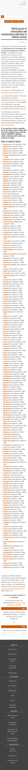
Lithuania (6, 374)
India (5, 327)
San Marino (7, 468)
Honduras (6, 320)
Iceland (5, 325)
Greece (5, 303)
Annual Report (12, 654)
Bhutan (5, 189)
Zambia (5, 565)
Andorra (6, 151)
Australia (6, 163)
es (21, 42)
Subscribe (8, 21)
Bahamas (6, 170)
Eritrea (5, 280)
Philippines (6, 449)
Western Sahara (8, 559)
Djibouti (6, 260)
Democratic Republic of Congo (13, 254)
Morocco (6, 406)
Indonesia (6, 329)
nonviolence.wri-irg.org (12, 762)
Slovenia (6, 486)
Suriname (6, 501)
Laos (4, 359)
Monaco (6, 400)
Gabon (5, 292)
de (25, 42)
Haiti (4, 318)
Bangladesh (7, 174)
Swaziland (6, 503)
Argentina (6, 159)
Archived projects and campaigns (12, 740)
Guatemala (7, 307)
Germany (6, 299)
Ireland (5, 335)
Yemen (5, 563)
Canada (5, 217)
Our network (12, 686)
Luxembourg (7, 376)
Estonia (5, 282)
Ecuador (6, 269)
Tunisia (5, 526)
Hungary (6, 322)
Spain (5, 494)
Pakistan (6, 432)
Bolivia (5, 191)
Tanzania (6, 516)
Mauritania (7, 391)
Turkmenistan (8, 531)
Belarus (5, 179)
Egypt (5, 271)
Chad (4, 226)
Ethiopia (6, 284)
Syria (4, 509)
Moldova (6, 398)
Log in (12, 700)
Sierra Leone (7, 479)
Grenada (6, 305)
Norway (5, 428)
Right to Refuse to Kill (13, 716)
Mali (4, 387)
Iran (4, 331)
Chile (4, 228)
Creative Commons (18, 582)
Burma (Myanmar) (9, 206)
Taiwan (5, 511)
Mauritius (6, 393)
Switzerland (7, 507)
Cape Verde (7, 219)
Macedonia (6, 378)
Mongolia (6, 402)
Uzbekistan (7, 552)
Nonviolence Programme (13, 723)
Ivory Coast (7, 342)
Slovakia (6, 483)
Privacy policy (12, 673)
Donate (15, 21)
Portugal (6, 453)
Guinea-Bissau (8, 312)
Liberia (5, 367)
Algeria (5, 148)
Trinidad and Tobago (10, 522)
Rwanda (5, 466)
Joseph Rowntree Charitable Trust (12, 92)
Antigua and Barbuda (10, 155)
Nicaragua (6, 419)
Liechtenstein (7, 372)
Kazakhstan (7, 350)
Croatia (5, 243)
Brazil (5, 198)
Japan (5, 346)
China (5, 230)
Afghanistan (7, 144)
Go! (4, 634)
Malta (5, 389)
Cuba (4, 245)
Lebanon (6, 363)
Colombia (6, 232)
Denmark (6, 258)
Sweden (5, 505)
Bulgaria (6, 202)
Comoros (6, 234)
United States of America (11, 546)
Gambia (5, 294)
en (23, 42)
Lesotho (6, 365)
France (5, 290)
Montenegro (7, 404)
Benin (5, 185)
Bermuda (6, 187)
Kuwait (5, 355)
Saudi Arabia (7, 471)
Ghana (5, 301)
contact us (22, 109)
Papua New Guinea (9, 440)
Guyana (5, 316)
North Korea (7, 425)
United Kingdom (8, 541)
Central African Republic (11, 221)
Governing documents (12, 667)
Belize (5, 183)
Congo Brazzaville (9, 237)
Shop (21, 21)
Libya (5, 370)
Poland (5, 451)
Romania (6, 460)
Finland (5, 288)
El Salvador (7, 273)
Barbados (6, 176)
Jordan (5, 348)
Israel (5, 337)
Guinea (5, 310)
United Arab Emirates (10, 537)
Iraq (4, 333)
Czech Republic (8, 249)
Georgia (5, 297)
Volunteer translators (12, 706)
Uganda (5, 533)
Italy (4, 340)
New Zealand (7, 417)
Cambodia (6, 213)
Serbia (5, 475)
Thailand (6, 518)
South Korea (7, 492)
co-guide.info (12, 756)
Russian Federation (9, 462)
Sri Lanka (6, 496)
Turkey (5, 529)
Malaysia (6, 385)
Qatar (5, 458)
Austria (5, 166)
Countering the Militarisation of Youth (12, 731)
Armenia (6, 161)
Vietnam (6, 556)
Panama (6, 438)
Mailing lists (12, 690)
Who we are (12, 649)
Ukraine (5, 535)
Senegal (5, 473)
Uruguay (6, 550)
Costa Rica (6, 241)
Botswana (6, 196)
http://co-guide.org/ (7, 125)
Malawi (5, 383)
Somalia (5, 488)
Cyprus (5, 247)
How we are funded (12, 660)
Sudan (5, 498)
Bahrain (5, 172)
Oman (5, 430)
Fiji (4, 286)
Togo (5, 520)
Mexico (5, 395)
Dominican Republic (9, 264)
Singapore (6, 481)
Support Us (12, 681)
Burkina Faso (7, 204)
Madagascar (7, 380)
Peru (4, 447)
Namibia (6, 410)
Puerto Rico (7, 456)
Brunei (5, 200)
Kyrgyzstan (7, 357)
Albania (5, 146)
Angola (5, 153)
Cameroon (6, 215)
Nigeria (5, 423)
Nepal (5, 413)
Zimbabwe (6, 567)
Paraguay (6, 445)
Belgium (6, 181)
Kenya (5, 352)
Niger (5, 421)
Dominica (6, 262)
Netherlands (7, 415)
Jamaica (5, 344)
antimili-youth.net (12, 750)
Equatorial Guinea (9, 275)
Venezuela (6, 554)
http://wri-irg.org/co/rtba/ (15, 589)
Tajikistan (6, 513)
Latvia (5, 361)
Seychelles (6, 477)
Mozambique (7, 408)
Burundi (5, 211)
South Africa (7, 490)
